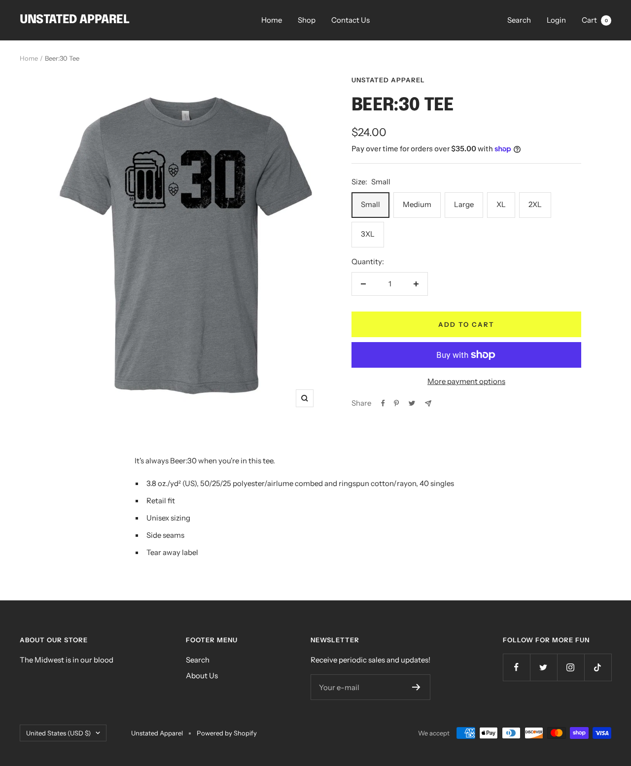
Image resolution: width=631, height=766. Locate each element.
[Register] (416, 687)
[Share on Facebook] (383, 403)
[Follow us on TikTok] (597, 667)
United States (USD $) (58, 733)
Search (519, 20)
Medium (417, 204)
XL (501, 204)
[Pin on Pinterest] (396, 403)
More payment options (466, 381)
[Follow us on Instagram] (570, 667)
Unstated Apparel (388, 80)
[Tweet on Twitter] (412, 403)
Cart (595, 20)
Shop (307, 20)
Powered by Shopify (227, 733)
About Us (202, 675)
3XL (368, 234)
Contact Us (350, 20)
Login (556, 20)
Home (271, 20)
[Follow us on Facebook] (516, 667)
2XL (535, 204)
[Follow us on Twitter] (543, 667)
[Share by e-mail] (428, 403)
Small (370, 204)
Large (464, 204)
